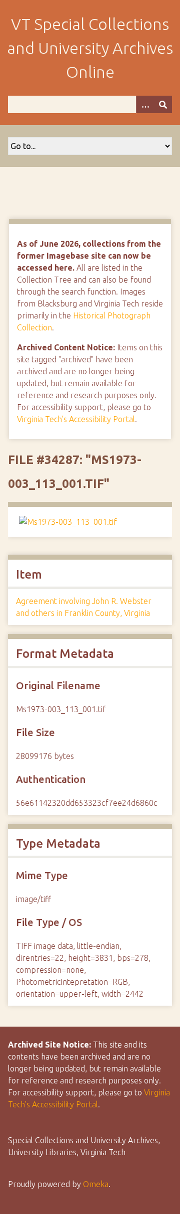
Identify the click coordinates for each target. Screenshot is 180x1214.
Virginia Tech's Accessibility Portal (76, 419)
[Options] (145, 104)
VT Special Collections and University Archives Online (90, 48)
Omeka (95, 1184)
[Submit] (163, 104)
